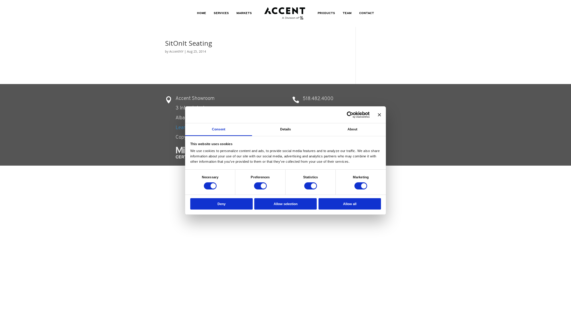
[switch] (260, 185)
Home (201, 13)
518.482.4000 (318, 99)
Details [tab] (285, 129)
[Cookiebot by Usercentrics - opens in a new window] (350, 114)
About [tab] (352, 129)
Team (347, 13)
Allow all (349, 204)
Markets (244, 13)
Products (326, 13)
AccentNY (176, 51)
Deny (221, 204)
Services (221, 13)
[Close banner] (379, 114)
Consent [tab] (218, 129)
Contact (366, 13)
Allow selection (286, 204)
